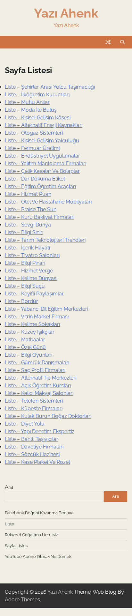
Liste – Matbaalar (25, 340)
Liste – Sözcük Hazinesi (32, 454)
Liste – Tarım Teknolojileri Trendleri (45, 240)
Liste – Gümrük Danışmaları (37, 363)
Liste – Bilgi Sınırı (24, 232)
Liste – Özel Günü (25, 347)
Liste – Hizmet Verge (29, 271)
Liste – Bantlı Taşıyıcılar (31, 439)
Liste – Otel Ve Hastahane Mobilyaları (48, 202)
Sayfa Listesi (17, 545)
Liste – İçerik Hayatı (27, 248)
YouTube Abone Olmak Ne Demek (38, 556)
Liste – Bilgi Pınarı (25, 263)
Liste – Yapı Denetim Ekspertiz (39, 431)
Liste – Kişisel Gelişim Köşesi (37, 118)
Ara (9, 487)
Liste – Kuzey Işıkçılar (29, 332)
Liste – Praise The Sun (30, 209)
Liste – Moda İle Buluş (31, 110)
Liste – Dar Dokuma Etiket (35, 179)
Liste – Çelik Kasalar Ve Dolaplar (42, 171)
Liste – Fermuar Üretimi (32, 148)
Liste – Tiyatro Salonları (32, 255)
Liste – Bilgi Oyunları (28, 355)
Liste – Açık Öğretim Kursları (38, 385)
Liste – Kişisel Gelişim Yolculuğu (42, 140)
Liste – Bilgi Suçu (25, 286)
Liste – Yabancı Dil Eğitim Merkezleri (46, 309)
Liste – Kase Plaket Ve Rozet (37, 462)
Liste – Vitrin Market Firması (37, 317)
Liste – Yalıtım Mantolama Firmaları (45, 163)
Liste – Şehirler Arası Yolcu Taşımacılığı (50, 87)
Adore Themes (22, 600)
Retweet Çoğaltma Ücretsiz (31, 534)
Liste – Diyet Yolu (25, 424)
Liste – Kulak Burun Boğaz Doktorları (48, 416)
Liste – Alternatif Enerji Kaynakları (43, 125)
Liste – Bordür (21, 301)
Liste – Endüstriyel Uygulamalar (42, 156)
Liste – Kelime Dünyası (31, 278)
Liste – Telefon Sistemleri (34, 401)
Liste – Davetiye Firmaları (34, 447)
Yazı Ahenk (66, 13)
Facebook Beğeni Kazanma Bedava (39, 512)
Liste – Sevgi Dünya (28, 225)
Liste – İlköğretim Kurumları (37, 95)
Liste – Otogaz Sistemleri (34, 133)
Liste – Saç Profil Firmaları (35, 370)
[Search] (122, 42)
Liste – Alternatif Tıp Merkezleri (40, 378)
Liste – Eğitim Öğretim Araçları (40, 186)
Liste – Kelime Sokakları (32, 324)
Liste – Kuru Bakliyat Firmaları (39, 217)
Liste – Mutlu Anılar (27, 102)
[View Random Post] (108, 42)
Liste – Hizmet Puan (28, 194)
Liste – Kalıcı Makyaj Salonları (39, 393)
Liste (9, 524)
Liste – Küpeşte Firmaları (33, 408)
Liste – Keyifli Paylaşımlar (34, 294)
